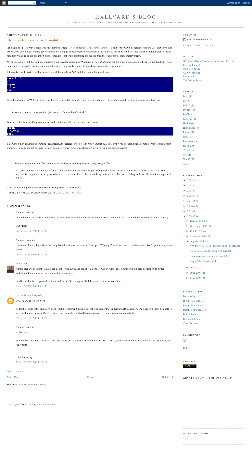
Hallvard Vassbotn (46, 404)
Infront (186, 132)
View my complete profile (200, 45)
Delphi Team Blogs (193, 301)
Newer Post (13, 377)
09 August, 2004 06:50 (32, 286)
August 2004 (197, 241)
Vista (186, 154)
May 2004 (196, 277)
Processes (188, 141)
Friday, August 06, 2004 (67, 193)
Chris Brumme (190, 323)
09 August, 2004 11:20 (32, 318)
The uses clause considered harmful (32, 40)
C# (184, 101)
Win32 (186, 159)
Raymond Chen (191, 319)
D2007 (186, 105)
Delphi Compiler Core (195, 309)
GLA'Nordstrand (191, 72)
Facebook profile (192, 65)
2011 (190, 190)
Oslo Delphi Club (192, 68)
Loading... (188, 438)
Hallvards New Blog (26, 295)
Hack (186, 123)
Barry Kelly (189, 296)
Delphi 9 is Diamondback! (203, 261)
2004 (190, 216)
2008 (190, 195)
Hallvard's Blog (126, 16)
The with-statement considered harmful (210, 250)
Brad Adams (189, 314)
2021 (190, 180)
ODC (185, 136)
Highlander (189, 127)
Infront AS (188, 76)
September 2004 (199, 236)
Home (90, 377)
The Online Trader (192, 80)
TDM (186, 150)
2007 (190, 201)
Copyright (12, 404)
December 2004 (199, 220)
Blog (185, 96)
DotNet (187, 114)
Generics (187, 119)
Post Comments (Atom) (33, 384)
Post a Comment (15, 371)
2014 (190, 185)
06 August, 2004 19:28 (32, 254)
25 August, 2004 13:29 (32, 362)
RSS (185, 348)
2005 (190, 211)
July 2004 (195, 267)
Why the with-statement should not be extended (214, 245)
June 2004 (196, 272)
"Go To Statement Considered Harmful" (88, 47)
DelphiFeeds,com (192, 305)
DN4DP (187, 109)
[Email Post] (82, 193)
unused (19, 263)
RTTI (186, 145)
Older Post (167, 377)
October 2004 (197, 231)
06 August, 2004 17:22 (32, 231)
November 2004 (199, 226)
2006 (190, 206)
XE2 (185, 163)
